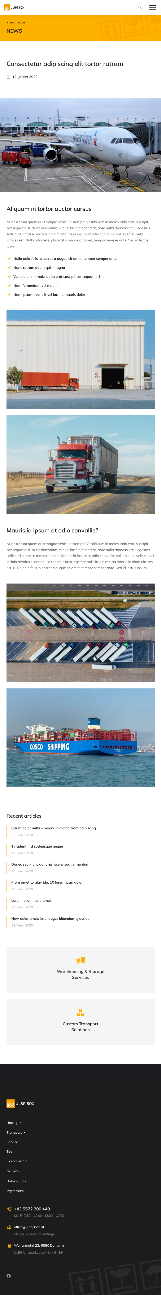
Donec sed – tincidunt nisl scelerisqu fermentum (50, 864)
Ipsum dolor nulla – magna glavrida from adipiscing (53, 828)
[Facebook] (8, 1276)
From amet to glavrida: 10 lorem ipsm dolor (47, 882)
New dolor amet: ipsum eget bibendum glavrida (50, 918)
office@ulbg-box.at (29, 1227)
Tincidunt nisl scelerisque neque (37, 846)
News (14, 31)
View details (80, 975)
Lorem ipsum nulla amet (31, 900)
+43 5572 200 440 (32, 1208)
